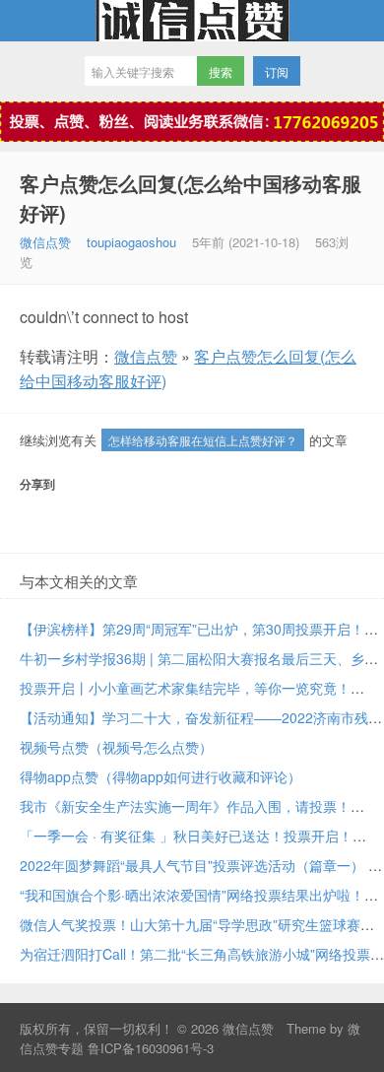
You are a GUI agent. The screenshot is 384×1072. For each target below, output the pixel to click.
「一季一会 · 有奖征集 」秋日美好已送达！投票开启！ (186, 835)
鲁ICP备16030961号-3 (151, 1047)
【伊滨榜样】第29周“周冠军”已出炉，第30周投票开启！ (192, 628)
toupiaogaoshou (131, 242)
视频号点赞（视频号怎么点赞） (116, 747)
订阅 (276, 71)
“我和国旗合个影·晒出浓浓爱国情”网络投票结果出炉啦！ (192, 894)
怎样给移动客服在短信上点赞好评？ (202, 440)
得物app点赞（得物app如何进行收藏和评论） (160, 776)
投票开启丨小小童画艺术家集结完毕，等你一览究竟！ (185, 688)
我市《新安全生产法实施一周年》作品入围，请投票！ (185, 806)
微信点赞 (192, 20)
